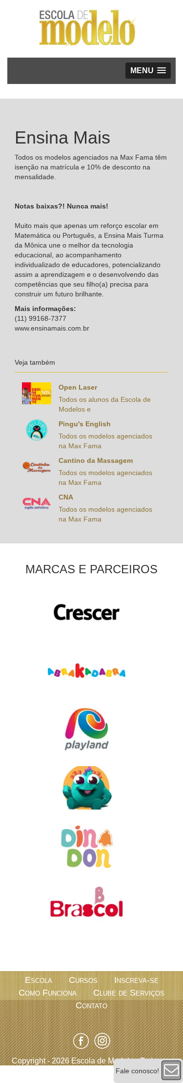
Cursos (83, 980)
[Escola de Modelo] (87, 28)
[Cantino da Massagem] (36, 466)
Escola (38, 980)
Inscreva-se (136, 980)
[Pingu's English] (36, 429)
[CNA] (36, 502)
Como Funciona (48, 993)
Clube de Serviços (128, 993)
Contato (91, 1005)
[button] (148, 70)
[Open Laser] (36, 392)
